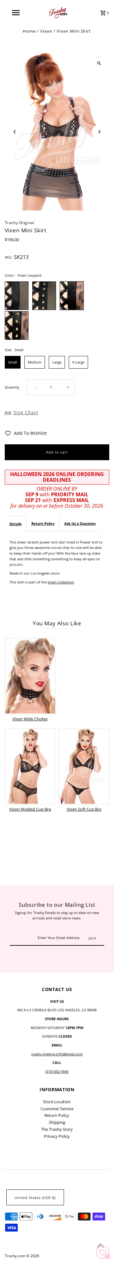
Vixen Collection (61, 582)
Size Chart (26, 412)
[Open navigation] (15, 13)
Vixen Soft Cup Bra (83, 809)
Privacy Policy (57, 1136)
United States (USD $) (35, 1197)
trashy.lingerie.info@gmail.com (57, 1054)
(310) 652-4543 (56, 1071)
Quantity (12, 387)
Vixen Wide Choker (30, 719)
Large (56, 362)
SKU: (8, 257)
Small (12, 362)
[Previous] (15, 132)
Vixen (46, 31)
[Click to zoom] (99, 63)
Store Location (57, 1101)
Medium (34, 362)
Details (16, 523)
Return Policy (42, 523)
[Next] (99, 132)
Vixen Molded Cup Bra (30, 809)
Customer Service (57, 1108)
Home (29, 31)
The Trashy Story (57, 1129)
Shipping (57, 1122)
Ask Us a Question (80, 523)
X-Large (78, 362)
